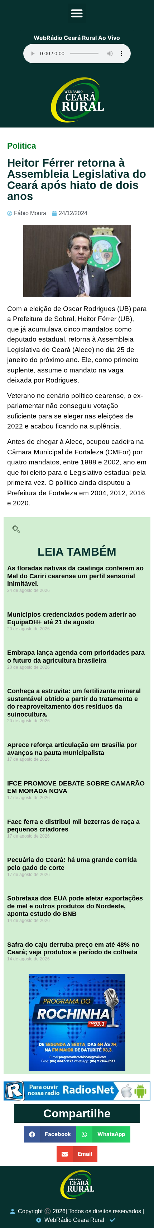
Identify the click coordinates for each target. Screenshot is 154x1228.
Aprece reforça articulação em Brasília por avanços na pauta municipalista (72, 748)
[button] (77, 13)
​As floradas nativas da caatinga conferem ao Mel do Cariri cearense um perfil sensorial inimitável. (75, 576)
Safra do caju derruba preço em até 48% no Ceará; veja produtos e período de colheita (73, 948)
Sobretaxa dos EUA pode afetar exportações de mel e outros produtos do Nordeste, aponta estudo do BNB (75, 906)
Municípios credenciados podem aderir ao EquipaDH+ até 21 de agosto (71, 618)
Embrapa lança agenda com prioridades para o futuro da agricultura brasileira (76, 656)
